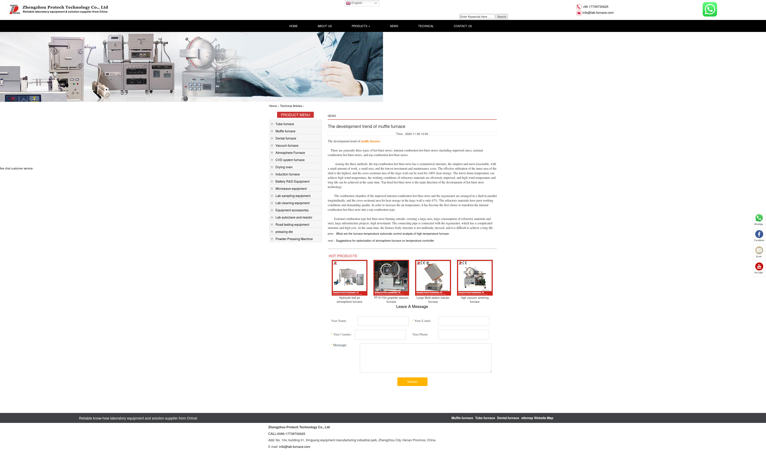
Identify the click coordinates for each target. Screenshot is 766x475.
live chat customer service (16, 168)
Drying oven (284, 167)
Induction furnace (287, 174)
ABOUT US (325, 26)
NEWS (394, 26)
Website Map (543, 418)
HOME (293, 26)
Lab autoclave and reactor (293, 217)
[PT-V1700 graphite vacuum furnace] (391, 277)
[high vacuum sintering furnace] (475, 277)
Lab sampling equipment (292, 195)
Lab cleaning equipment (292, 203)
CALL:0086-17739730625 (286, 433)
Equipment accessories (292, 210)
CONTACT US (463, 26)
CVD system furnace (290, 159)
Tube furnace (284, 124)
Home (273, 106)
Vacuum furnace (286, 145)
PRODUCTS (360, 26)
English (356, 3)
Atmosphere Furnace (290, 152)
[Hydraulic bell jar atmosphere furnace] (349, 277)
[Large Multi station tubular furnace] (433, 277)
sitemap (527, 418)
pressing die (284, 231)
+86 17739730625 (595, 6)
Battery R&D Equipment (292, 181)
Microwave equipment (291, 188)
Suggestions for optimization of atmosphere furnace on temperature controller (385, 240)
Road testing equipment (292, 224)
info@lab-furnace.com (598, 12)
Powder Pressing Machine (294, 239)
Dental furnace (285, 138)
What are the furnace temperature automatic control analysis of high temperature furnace (392, 234)
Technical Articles (291, 106)
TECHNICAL (426, 26)
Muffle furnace (285, 131)
